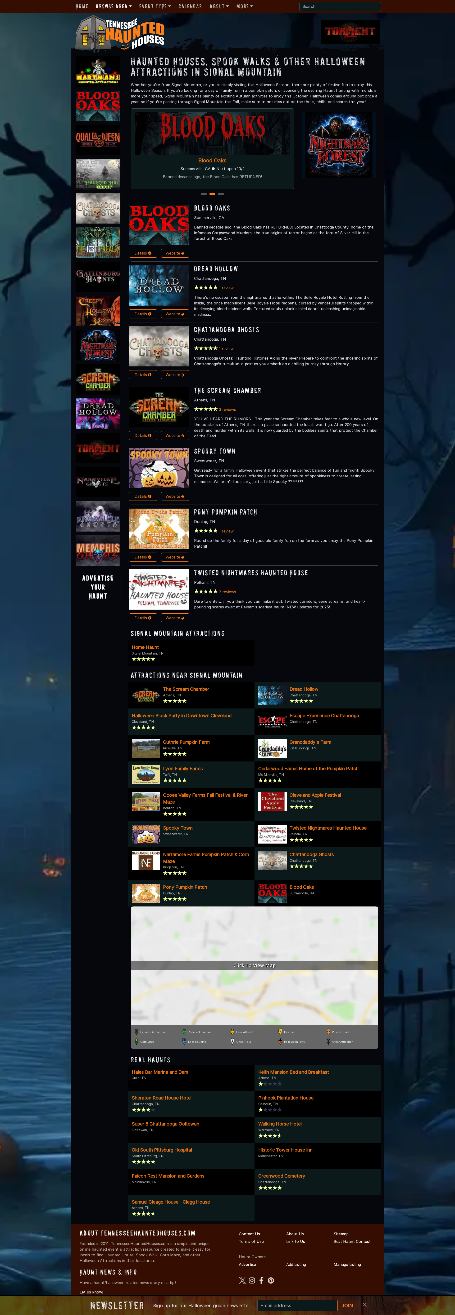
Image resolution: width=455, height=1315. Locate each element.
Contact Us (249, 1233)
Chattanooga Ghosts (226, 329)
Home (82, 6)
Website (173, 253)
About (217, 6)
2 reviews (227, 591)
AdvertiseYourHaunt (98, 587)
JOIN (347, 1305)
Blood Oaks (212, 208)
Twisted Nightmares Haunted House (251, 572)
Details (141, 253)
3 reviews (227, 409)
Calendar (190, 6)
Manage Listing (347, 1264)
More (243, 6)
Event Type (153, 6)
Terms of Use (251, 1241)
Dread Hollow (212, 160)
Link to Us (295, 1241)
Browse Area (111, 6)
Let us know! (91, 1292)
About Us (295, 1233)
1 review (226, 288)
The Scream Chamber (228, 390)
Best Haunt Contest (352, 1241)
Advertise (247, 1264)
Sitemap (341, 1233)
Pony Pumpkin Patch (226, 512)
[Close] (365, 1304)
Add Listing (296, 1264)
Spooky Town (215, 451)
